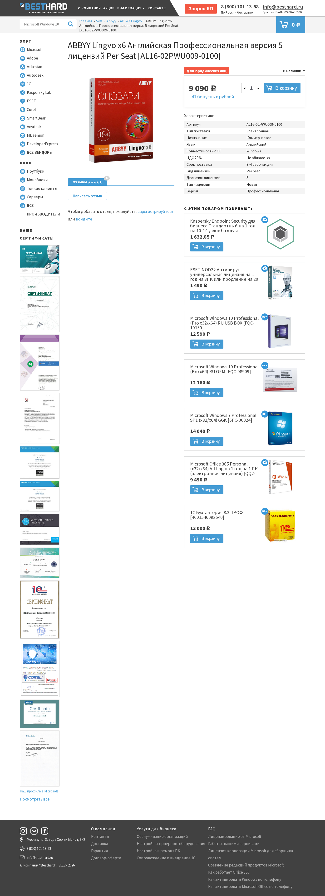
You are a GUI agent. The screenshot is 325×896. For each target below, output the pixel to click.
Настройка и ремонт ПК (158, 850)
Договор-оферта (106, 858)
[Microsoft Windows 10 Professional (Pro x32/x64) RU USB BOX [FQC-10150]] (280, 348)
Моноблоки (37, 179)
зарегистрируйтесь (155, 211)
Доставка (99, 843)
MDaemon (35, 135)
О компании (89, 8)
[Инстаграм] (25, 831)
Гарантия (99, 850)
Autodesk (35, 75)
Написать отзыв (87, 196)
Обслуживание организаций (162, 836)
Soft (26, 41)
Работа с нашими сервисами (234, 843)
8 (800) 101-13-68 (240, 6)
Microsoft (35, 49)
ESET (31, 101)
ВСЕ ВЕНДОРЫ (40, 152)
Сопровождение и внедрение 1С (166, 858)
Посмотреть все (34, 799)
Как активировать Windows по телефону (244, 879)
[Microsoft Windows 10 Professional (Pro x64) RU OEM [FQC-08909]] (280, 397)
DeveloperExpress (42, 143)
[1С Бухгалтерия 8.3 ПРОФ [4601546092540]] (280, 543)
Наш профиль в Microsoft (39, 791)
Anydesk (34, 126)
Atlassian (34, 66)
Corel (31, 109)
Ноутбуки (35, 171)
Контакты (157, 8)
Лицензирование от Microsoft (234, 836)
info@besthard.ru (283, 6)
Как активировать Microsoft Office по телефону (250, 886)
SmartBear (36, 118)
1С (29, 83)
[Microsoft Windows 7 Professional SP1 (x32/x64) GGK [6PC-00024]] (280, 446)
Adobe (32, 58)
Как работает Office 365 (228, 872)
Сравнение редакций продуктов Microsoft (246, 865)
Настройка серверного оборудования (171, 843)
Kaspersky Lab (39, 92)
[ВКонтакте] (35, 831)
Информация (129, 8)
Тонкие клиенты (42, 188)
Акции (109, 8)
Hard (26, 162)
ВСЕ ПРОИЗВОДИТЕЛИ (43, 210)
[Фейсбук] (46, 831)
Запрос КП (200, 8)
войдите (84, 219)
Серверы (35, 197)
